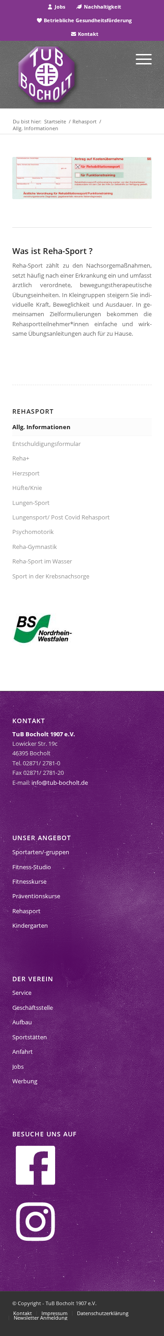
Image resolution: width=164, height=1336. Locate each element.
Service (21, 993)
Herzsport (26, 473)
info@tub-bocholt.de (59, 782)
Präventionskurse (36, 896)
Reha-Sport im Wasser (42, 561)
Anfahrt (22, 1051)
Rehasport (26, 911)
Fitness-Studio (31, 867)
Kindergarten (30, 925)
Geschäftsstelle (32, 1007)
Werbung (24, 1081)
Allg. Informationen (41, 427)
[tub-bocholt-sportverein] (46, 74)
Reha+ (20, 458)
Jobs (59, 6)
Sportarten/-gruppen (40, 852)
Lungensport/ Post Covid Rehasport (61, 517)
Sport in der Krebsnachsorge (50, 576)
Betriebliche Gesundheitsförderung (87, 20)
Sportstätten (29, 1037)
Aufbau (22, 1022)
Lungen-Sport (31, 503)
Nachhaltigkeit (101, 6)
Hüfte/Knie (27, 488)
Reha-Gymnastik (34, 547)
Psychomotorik (33, 532)
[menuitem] (56, 6)
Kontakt (87, 33)
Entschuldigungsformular (46, 444)
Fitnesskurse (29, 881)
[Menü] (139, 58)
